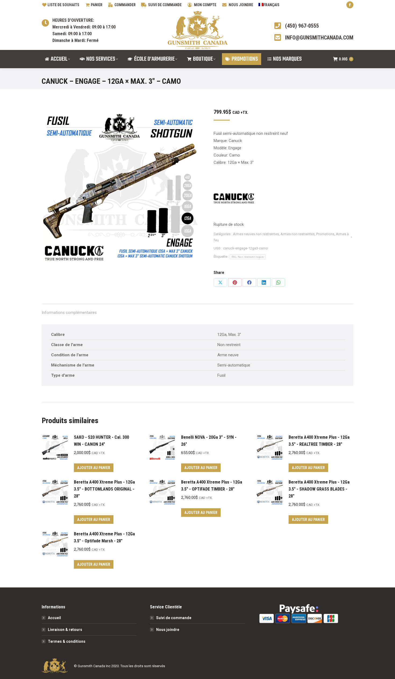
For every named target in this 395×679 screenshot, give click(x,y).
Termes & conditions (66, 641)
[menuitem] (268, 5)
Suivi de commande (173, 618)
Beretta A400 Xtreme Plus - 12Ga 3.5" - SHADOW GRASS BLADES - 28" (319, 489)
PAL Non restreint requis (248, 256)
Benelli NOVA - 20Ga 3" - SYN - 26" (208, 441)
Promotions (325, 234)
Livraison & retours (65, 629)
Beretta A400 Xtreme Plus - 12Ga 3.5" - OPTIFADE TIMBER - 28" (211, 486)
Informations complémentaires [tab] (69, 312)
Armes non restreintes (298, 234)
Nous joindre (167, 629)
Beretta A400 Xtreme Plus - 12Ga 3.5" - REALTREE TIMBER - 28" (319, 441)
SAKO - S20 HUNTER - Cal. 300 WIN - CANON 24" (101, 441)
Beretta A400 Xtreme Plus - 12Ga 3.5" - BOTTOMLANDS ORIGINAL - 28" (104, 489)
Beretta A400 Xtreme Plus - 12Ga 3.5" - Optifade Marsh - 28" (104, 537)
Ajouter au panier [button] (93, 468)
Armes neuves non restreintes (256, 234)
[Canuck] (234, 199)
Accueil (54, 618)
